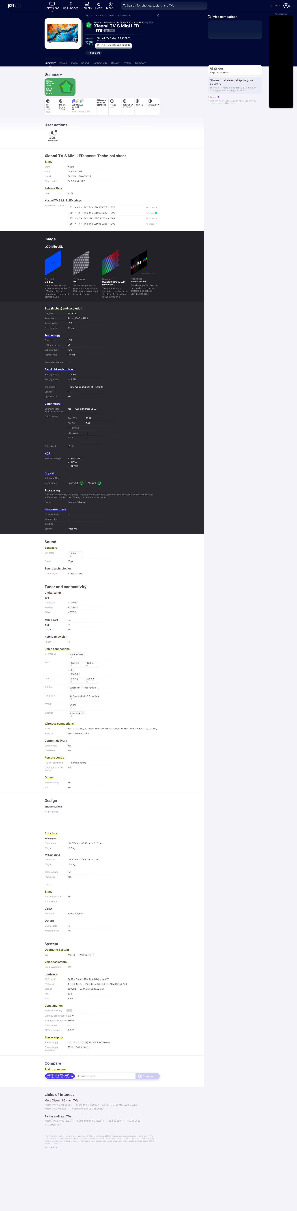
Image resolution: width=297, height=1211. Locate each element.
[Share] (158, 15)
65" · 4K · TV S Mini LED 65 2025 (113, 45)
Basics (63, 62)
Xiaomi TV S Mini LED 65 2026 (87, 1108)
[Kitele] (15, 5)
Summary (50, 62)
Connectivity (100, 62)
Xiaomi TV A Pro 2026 (56, 1108)
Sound (85, 62)
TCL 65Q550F (52, 1124)
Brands (99, 15)
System (127, 62)
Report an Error (51, 1147)
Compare (140, 62)
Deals (98, 8)
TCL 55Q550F (134, 1120)
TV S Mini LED (125, 15)
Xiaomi (110, 15)
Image (74, 62)
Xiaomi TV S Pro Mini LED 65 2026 (119, 1104)
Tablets (87, 8)
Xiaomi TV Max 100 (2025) (58, 1120)
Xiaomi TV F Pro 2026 (86, 1104)
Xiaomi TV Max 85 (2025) (89, 1120)
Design (115, 62)
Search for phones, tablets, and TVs (150, 5)
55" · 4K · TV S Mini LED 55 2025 (113, 39)
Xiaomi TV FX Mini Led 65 (58, 1104)
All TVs (88, 15)
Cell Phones (70, 8)
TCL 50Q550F (114, 1120)
